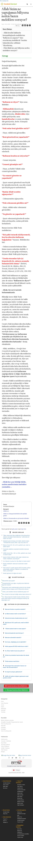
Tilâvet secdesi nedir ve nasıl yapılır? (15, 628)
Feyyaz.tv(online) (20, 835)
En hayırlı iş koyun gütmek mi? (13, 671)
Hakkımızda (4, 739)
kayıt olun (23, 529)
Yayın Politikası (5, 746)
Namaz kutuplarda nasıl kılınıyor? (14, 633)
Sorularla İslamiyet (20, 820)
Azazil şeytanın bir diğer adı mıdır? (12, 573)
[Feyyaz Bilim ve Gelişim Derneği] (16, 763)
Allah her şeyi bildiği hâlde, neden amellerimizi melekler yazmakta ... (14, 484)
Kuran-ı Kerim (5, 784)
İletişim (3, 751)
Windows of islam (20, 801)
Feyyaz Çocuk (20, 821)
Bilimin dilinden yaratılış (7, 720)
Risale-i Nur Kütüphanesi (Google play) (21, 814)
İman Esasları (4, 703)
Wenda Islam (19, 798)
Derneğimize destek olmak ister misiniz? (16, 766)
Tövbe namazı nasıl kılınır (12, 661)
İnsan (2, 705)
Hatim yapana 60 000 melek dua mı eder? (16, 646)
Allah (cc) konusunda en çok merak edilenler (16, 518)
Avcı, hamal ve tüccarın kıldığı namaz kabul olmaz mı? (16, 594)
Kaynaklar (3, 742)
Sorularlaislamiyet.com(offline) (23, 833)
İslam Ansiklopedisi (6, 731)
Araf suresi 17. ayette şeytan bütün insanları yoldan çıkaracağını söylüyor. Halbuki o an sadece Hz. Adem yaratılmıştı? (16, 569)
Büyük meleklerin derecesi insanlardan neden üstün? (15, 564)
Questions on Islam (21, 784)
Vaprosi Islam (20, 793)
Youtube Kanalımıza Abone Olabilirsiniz (17, 686)
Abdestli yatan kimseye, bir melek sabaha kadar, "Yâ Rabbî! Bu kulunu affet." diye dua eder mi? (16, 541)
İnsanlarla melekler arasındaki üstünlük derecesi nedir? (16, 549)
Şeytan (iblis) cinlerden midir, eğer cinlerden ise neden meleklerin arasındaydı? (16, 557)
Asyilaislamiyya (20, 791)
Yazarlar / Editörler (6, 741)
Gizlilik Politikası (5, 748)
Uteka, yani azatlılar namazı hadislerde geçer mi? (15, 591)
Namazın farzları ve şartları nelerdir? (15, 609)
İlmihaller (3, 729)
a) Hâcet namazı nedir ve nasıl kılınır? (15, 613)
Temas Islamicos (20, 799)
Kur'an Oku (19, 828)
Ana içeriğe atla (4, 0)
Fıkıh (2, 701)
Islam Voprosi (20, 786)
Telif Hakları (4, 750)
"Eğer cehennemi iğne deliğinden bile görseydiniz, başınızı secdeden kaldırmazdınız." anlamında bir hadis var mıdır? (16, 537)
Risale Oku (5, 813)
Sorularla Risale (6, 812)
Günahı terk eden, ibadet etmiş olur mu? (16, 618)
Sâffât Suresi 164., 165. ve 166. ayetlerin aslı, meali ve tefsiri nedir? (17, 553)
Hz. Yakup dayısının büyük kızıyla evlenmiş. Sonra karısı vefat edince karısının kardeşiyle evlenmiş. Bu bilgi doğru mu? (15, 598)
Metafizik (3, 708)
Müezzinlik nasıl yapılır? (8, 580)
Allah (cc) (6, 511)
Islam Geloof (19, 796)
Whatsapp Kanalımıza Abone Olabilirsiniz (17, 690)
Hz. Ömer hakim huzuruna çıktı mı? (15, 650)
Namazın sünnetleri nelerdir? (13, 637)
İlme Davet (5, 788)
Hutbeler (3, 727)
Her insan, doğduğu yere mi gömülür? (15, 642)
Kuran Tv (5, 820)
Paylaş (18, 25)
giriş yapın (15, 529)
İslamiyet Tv (5, 822)
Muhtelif (3, 710)
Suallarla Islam (20, 788)
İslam (2, 706)
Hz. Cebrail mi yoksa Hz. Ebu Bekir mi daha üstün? (16, 561)
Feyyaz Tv (5, 818)
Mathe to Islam (20, 803)
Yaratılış (3, 712)
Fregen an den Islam (21, 789)
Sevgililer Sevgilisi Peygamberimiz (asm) (12, 722)
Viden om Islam (20, 794)
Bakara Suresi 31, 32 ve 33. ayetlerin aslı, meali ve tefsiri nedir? (16, 545)
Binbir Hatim (5, 786)
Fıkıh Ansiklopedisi (6, 723)
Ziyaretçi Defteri (5, 744)
